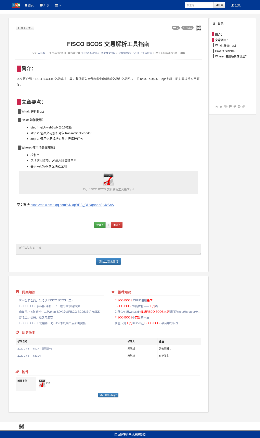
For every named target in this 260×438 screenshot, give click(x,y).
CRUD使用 (134, 300)
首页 (30, 5)
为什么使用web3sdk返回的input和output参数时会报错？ (165, 312)
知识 (46, 5)
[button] (58, 5)
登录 (237, 5)
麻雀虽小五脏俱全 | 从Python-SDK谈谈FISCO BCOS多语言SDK (59, 312)
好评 (99, 225)
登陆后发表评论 (108, 261)
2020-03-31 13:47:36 (29, 355)
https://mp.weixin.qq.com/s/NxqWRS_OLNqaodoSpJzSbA (72, 204)
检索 (220, 5)
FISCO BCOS (124, 53)
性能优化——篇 (136, 306)
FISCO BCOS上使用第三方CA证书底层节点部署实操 (52, 323)
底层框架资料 (108, 53)
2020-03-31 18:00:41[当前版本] (34, 348)
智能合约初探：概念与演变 (36, 317)
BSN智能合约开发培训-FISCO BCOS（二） (46, 300)
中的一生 (132, 317)
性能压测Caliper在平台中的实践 (146, 323)
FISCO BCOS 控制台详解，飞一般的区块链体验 (49, 306)
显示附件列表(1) (108, 395)
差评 (116, 225)
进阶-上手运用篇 (143, 53)
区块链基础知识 (90, 53)
